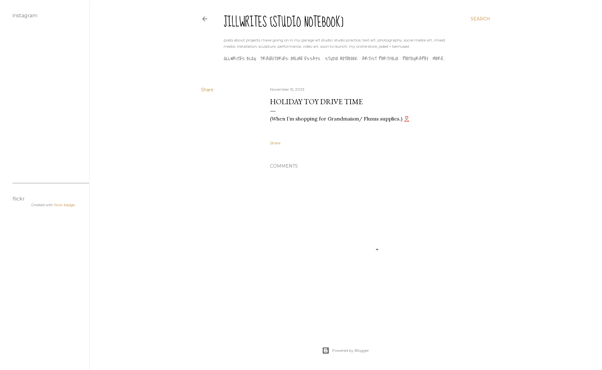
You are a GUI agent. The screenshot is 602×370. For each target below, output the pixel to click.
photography (415, 58)
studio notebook (341, 58)
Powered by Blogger (350, 350)
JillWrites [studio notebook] (284, 22)
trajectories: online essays (290, 58)
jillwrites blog (240, 58)
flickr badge (64, 205)
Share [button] (207, 90)
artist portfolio (380, 58)
